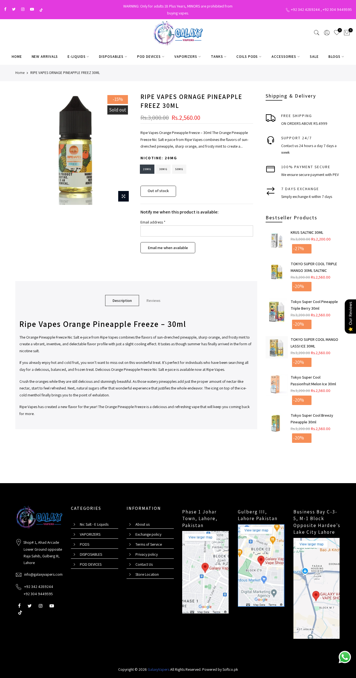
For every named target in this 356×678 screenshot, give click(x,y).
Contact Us (144, 564)
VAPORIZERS (185, 56)
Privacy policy (146, 554)
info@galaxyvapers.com (43, 574)
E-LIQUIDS (76, 56)
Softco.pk (230, 669)
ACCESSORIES (283, 56)
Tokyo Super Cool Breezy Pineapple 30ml (312, 418)
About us (142, 524)
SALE (314, 56)
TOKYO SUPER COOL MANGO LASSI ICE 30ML (314, 343)
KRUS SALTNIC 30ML (307, 232)
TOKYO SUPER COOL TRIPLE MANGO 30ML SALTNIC (314, 267)
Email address (152, 222)
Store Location (147, 574)
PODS (84, 544)
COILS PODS (247, 56)
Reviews (153, 300)
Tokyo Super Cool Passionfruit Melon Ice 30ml (313, 380)
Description (122, 300)
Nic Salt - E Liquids (94, 524)
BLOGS (334, 56)
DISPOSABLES (111, 56)
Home (19, 72)
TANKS (217, 56)
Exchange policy (148, 534)
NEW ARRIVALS (45, 56)
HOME (17, 56)
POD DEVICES (149, 56)
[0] (346, 33)
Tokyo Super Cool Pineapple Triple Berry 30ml (314, 305)
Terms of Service (148, 544)
